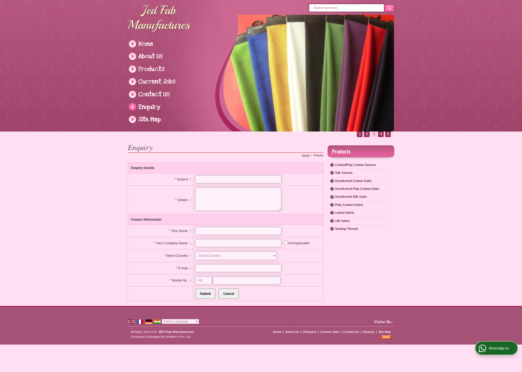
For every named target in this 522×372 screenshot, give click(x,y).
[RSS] (386, 336)
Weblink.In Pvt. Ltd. (178, 336)
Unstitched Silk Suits (351, 197)
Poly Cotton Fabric (349, 205)
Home (145, 44)
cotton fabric (345, 213)
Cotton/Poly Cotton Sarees (355, 165)
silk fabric (342, 221)
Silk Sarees (344, 173)
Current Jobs (157, 81)
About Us (150, 56)
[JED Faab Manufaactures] (160, 19)
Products (151, 69)
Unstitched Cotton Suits (353, 181)
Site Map (149, 119)
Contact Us (154, 94)
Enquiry (149, 107)
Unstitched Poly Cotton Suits (357, 189)
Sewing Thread (346, 229)
